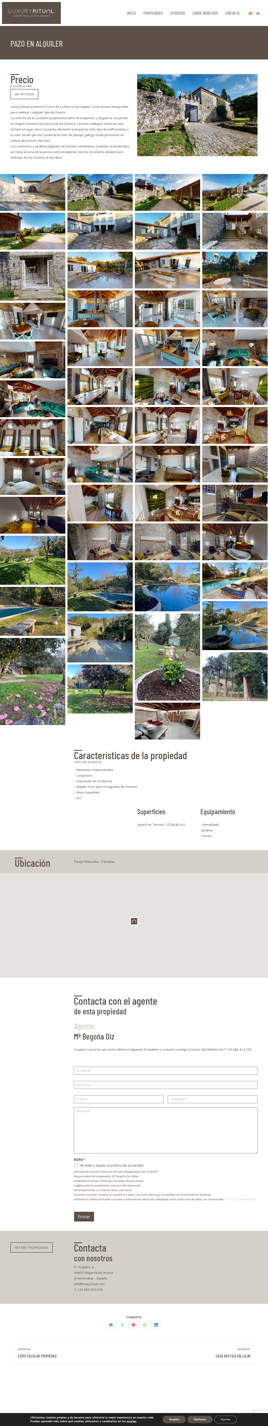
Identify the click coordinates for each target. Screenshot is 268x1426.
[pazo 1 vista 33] (235, 231)
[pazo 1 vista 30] (235, 192)
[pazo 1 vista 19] (167, 347)
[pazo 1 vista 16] (100, 347)
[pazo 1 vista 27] (235, 541)
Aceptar (174, 1419)
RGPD (80, 1160)
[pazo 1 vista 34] (167, 231)
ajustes (131, 1421)
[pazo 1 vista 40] (100, 386)
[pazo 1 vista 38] (235, 347)
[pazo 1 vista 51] (100, 270)
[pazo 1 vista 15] (167, 308)
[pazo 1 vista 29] (167, 192)
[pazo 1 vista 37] (100, 192)
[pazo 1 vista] (100, 689)
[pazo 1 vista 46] (167, 425)
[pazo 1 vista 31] (100, 231)
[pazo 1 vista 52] (167, 270)
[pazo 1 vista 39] (32, 359)
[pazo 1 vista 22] (235, 464)
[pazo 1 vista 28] (100, 541)
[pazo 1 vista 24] (235, 503)
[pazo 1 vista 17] (235, 308)
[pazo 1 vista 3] (100, 586)
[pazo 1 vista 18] (32, 321)
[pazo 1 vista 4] (167, 586)
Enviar (84, 1216)
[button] (134, 921)
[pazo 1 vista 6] (32, 611)
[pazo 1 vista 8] (100, 637)
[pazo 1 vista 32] (32, 231)
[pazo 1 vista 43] (32, 437)
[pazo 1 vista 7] (235, 625)
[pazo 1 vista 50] (235, 270)
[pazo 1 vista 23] (100, 503)
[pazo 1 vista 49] (100, 464)
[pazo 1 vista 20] (32, 476)
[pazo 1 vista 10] (235, 676)
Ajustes (225, 1419)
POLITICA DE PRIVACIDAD (240, 1199)
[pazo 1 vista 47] (235, 425)
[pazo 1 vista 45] (32, 398)
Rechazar (200, 1419)
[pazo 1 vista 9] (32, 681)
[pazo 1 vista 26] (167, 541)
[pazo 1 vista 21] (167, 464)
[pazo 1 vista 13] (167, 721)
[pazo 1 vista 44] (100, 425)
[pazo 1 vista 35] (235, 580)
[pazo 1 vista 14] (100, 308)
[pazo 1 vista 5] (167, 657)
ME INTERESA (24, 94)
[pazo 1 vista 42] (235, 386)
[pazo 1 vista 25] (32, 515)
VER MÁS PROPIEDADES (31, 1248)
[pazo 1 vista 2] (32, 560)
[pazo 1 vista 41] (167, 386)
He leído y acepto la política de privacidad (111, 1165)
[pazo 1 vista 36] (32, 192)
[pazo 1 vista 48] (167, 503)
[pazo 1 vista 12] (32, 276)
